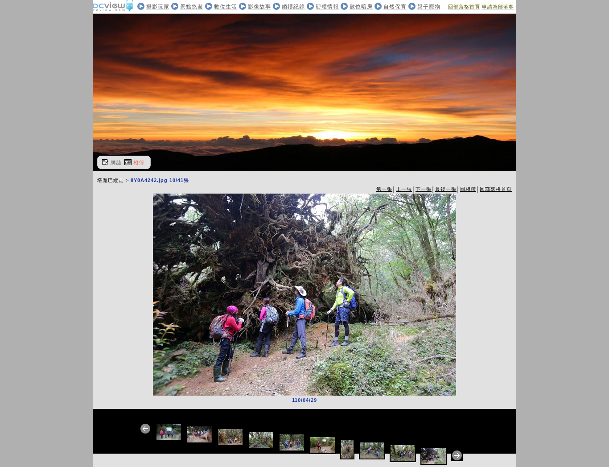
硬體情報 (327, 7)
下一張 (424, 189)
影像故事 (259, 7)
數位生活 (225, 7)
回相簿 (468, 189)
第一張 (384, 189)
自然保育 (395, 7)
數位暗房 (361, 7)
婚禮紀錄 (293, 7)
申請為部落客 (498, 6)
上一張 (404, 189)
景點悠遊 (191, 7)
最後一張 (446, 189)
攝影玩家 (157, 7)
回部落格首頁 (464, 6)
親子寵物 (428, 7)
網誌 (116, 162)
